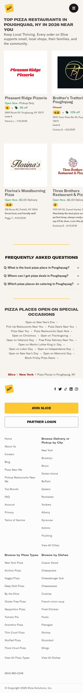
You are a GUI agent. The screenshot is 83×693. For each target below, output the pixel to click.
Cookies (47, 593)
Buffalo (46, 481)
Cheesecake (49, 570)
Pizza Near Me (13, 469)
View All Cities (50, 545)
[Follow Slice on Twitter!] (60, 389)
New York (26, 374)
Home (8, 438)
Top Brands (12, 489)
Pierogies (47, 625)
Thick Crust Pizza (15, 648)
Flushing (47, 535)
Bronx (45, 466)
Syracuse (47, 520)
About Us (10, 446)
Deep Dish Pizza (14, 586)
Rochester (48, 497)
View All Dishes (51, 657)
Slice (11, 374)
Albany (46, 512)
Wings (45, 648)
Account (10, 504)
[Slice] (9, 8)
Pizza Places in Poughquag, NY (56, 374)
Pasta (45, 617)
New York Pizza (14, 562)
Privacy (9, 512)
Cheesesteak (49, 586)
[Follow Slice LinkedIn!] (71, 389)
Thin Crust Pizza (15, 632)
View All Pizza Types (17, 657)
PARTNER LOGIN (41, 422)
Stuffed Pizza (13, 640)
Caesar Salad (50, 562)
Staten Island (50, 473)
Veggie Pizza (12, 578)
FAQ (7, 497)
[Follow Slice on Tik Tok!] (65, 389)
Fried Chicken (50, 609)
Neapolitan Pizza (15, 609)
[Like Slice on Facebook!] (55, 389)
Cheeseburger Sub (53, 578)
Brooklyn (47, 458)
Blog (7, 462)
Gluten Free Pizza (15, 601)
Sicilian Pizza (13, 570)
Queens (46, 489)
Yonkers (46, 504)
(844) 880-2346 (14, 673)
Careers (9, 454)
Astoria (46, 528)
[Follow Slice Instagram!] (76, 389)
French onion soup (53, 601)
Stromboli (48, 640)
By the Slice (12, 593)
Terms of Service (15, 520)
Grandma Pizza (14, 625)
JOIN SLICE (41, 408)
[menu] (73, 8)
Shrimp (46, 632)
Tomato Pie (12, 617)
